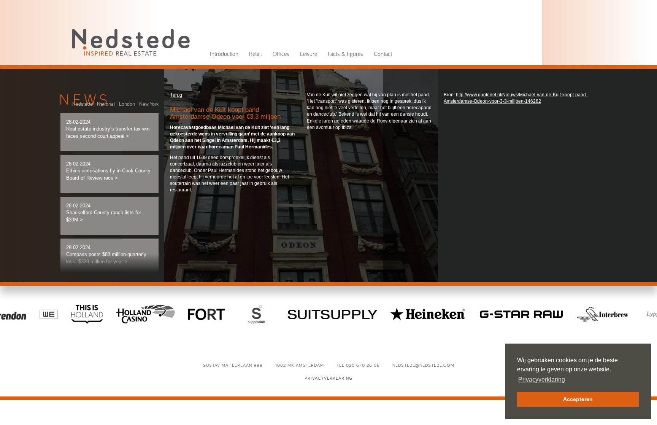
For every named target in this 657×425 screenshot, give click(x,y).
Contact (383, 53)
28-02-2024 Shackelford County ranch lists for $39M (103, 213)
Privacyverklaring (328, 378)
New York (149, 103)
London (127, 103)
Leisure (308, 53)
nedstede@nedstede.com (423, 365)
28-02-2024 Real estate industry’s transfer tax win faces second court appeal (107, 129)
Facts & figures (345, 53)
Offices (281, 53)
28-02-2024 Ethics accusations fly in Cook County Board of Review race (108, 171)
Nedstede (82, 103)
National (106, 103)
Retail (255, 53)
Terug (176, 95)
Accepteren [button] (578, 399)
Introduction (224, 53)
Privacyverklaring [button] (541, 379)
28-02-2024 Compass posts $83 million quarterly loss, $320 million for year (106, 254)
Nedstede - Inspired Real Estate (131, 42)
